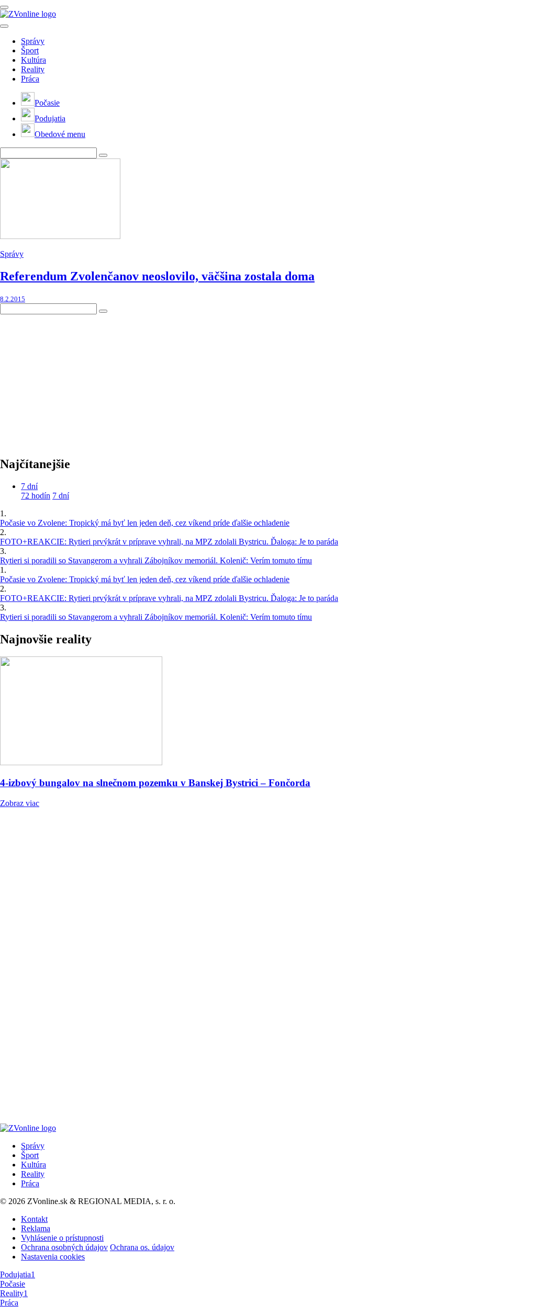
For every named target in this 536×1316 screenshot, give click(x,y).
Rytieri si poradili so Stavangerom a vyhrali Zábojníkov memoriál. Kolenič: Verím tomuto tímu (156, 560)
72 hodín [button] (35, 495)
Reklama (35, 1228)
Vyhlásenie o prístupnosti (62, 1237)
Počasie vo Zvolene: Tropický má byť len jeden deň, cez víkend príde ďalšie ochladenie (144, 522)
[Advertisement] (78, 379)
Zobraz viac (19, 803)
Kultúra (33, 59)
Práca (30, 78)
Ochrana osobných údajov (64, 1247)
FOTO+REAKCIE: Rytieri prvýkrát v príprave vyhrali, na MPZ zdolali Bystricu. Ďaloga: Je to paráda (169, 541)
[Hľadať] (4, 26)
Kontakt (34, 1219)
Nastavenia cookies (53, 1256)
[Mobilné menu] (4, 7)
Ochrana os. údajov (142, 1247)
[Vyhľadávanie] (103, 155)
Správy (32, 41)
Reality (32, 69)
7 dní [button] (29, 486)
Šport (30, 50)
